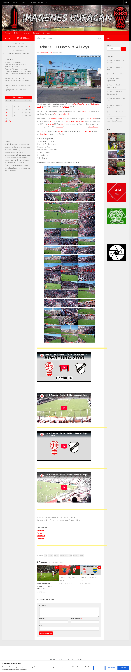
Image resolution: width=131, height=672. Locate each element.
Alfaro (13, 144)
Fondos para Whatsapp (12, 69)
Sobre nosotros (46, 33)
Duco (70, 555)
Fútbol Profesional (45, 38)
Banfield (7, 147)
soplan (81, 555)
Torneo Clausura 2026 (115, 74)
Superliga (12, 168)
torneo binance (26, 168)
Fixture (28, 155)
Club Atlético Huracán (80, 104)
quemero (59, 127)
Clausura (16, 147)
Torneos (7, 33)
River (21, 165)
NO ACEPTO (111, 668)
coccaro (9, 149)
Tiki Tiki (20, 168)
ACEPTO (123, 668)
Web (40, 625)
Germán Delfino (56, 119)
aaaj (5, 144)
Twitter (61, 659)
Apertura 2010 (63, 555)
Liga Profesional (17, 160)
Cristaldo (13, 155)
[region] (65, 666)
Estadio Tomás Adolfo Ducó (74, 121)
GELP (6, 157)
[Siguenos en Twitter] (21, 38)
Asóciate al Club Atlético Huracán (14, 80)
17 (6, 112)
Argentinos (23, 144)
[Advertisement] (72, 348)
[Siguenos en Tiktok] (30, 38)
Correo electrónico (76, 618)
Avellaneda (65, 114)
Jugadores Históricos (11, 64)
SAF (24, 165)
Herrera (14, 157)
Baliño (28, 144)
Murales (15, 2)
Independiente (19, 157)
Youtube (79, 659)
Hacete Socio (42, 2)
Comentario (43, 605)
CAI (12, 147)
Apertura (66, 107)
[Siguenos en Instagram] (27, 38)
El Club (16, 33)
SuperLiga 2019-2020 (11, 78)
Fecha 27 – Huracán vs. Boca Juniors (15, 74)
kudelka (25, 157)
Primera (21, 163)
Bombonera (87, 131)
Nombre (42, 618)
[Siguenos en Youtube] (24, 38)
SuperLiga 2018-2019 (11, 90)
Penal (17, 163)
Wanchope (10, 170)
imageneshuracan (46, 52)
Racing (56, 114)
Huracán (93, 119)
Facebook (52, 659)
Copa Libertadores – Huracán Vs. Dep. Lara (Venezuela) (44, 586)
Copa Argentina (21, 149)
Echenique (23, 155)
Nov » (11, 121)
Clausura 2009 (23, 147)
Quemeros (25, 33)
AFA (62, 124)
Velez (6, 170)
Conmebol (15, 150)
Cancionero (6, 2)
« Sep (6, 121)
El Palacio (24, 2)
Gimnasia (9, 157)
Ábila (14, 170)
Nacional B (11, 163)
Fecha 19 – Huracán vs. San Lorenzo (15, 85)
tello (17, 168)
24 (6, 115)
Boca (10, 147)
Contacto (36, 33)
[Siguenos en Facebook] (18, 38)
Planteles (33, 2)
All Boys (50, 555)
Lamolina (7, 160)
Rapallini (18, 165)
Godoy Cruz (86, 111)
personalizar (98, 668)
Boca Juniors (44, 134)
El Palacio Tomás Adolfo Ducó (13, 71)
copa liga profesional (17, 152)
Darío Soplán (93, 127)
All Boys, (53, 121)
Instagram (70, 659)
